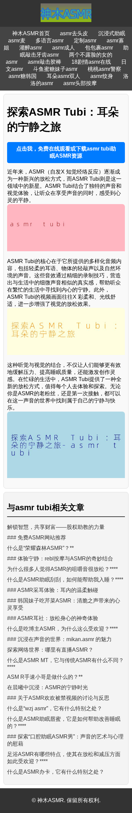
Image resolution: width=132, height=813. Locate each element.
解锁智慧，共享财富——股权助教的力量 (56, 527)
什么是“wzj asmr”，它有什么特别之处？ (54, 708)
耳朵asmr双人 (63, 76)
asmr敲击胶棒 (44, 62)
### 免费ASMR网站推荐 (36, 537)
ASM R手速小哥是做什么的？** (45, 677)
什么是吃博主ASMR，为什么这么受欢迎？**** (62, 629)
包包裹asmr (99, 48)
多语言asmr (50, 40)
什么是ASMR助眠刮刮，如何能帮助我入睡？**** (65, 579)
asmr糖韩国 (22, 76)
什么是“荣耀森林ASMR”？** (40, 548)
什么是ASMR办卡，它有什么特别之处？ (55, 772)
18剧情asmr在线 (91, 62)
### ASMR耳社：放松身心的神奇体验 (52, 618)
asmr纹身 (101, 76)
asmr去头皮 (74, 33)
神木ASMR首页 (31, 33)
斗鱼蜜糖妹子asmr (55, 69)
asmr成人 (63, 48)
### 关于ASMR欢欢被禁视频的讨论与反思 (58, 698)
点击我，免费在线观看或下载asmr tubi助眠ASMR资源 (66, 152)
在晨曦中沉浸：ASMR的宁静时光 (47, 687)
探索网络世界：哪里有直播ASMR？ (50, 650)
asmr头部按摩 (80, 83)
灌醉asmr (30, 48)
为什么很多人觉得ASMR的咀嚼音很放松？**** (62, 569)
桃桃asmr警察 (104, 69)
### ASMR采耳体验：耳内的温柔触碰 (52, 590)
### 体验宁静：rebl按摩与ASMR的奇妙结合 (60, 558)
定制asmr (85, 40)
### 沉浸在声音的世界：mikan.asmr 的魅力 (59, 639)
